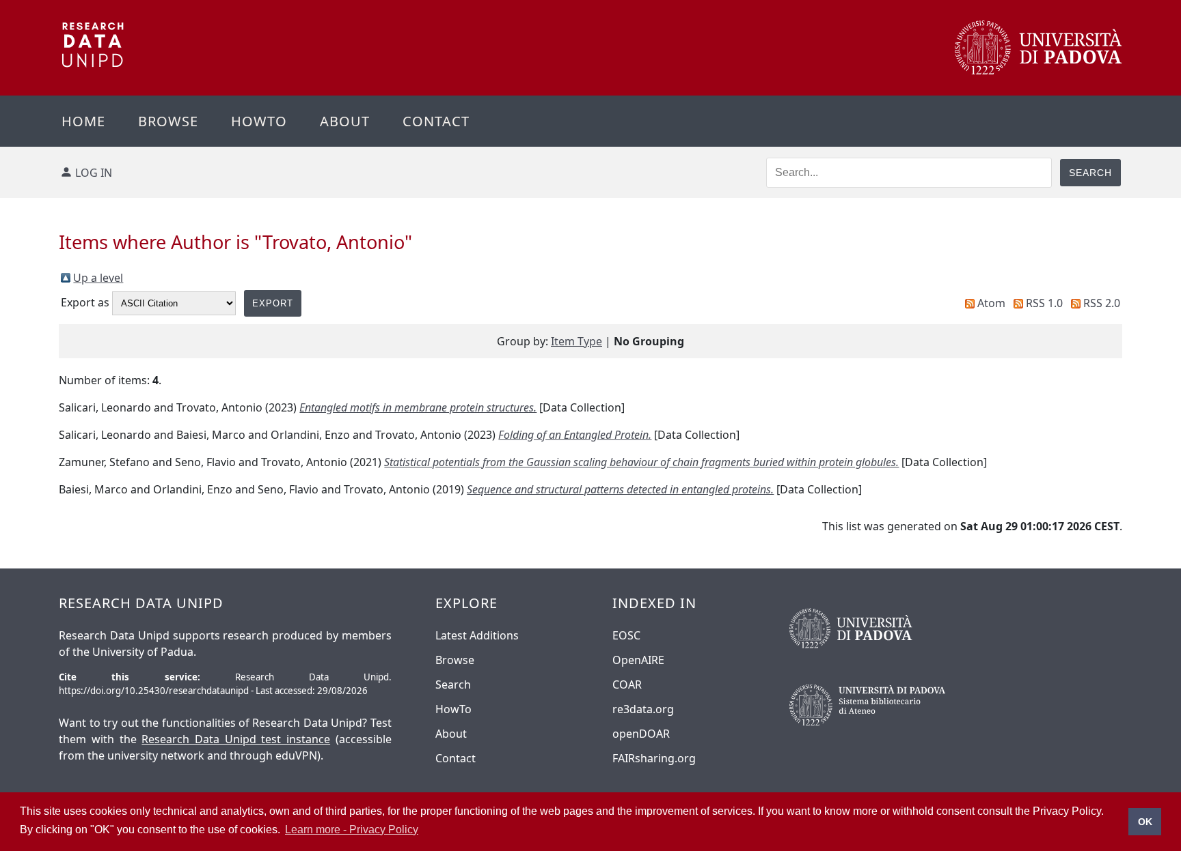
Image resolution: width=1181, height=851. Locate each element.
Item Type (576, 341)
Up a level (98, 277)
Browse (168, 121)
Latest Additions (477, 635)
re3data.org (643, 709)
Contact (436, 121)
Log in (93, 172)
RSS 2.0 (1101, 303)
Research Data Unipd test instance (235, 739)
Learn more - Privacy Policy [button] (351, 829)
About (345, 121)
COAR (627, 684)
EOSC (626, 635)
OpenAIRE (638, 659)
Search (453, 684)
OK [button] (1145, 821)
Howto (259, 121)
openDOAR (641, 733)
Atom (991, 303)
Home (83, 121)
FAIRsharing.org (654, 758)
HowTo (453, 709)
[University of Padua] (1038, 70)
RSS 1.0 (1044, 303)
